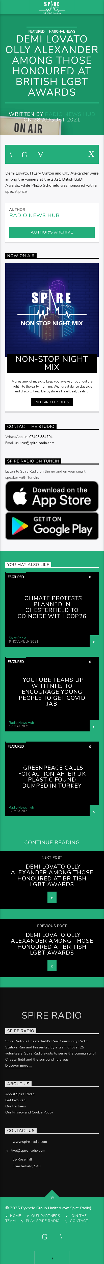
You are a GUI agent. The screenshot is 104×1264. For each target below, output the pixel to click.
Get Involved (15, 1100)
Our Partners (15, 1106)
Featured (37, 31)
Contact (79, 1220)
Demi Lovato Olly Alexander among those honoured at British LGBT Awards (52, 876)
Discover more (17, 1065)
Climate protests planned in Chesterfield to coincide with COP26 (52, 607)
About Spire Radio (20, 1094)
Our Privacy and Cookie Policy (29, 1112)
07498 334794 (41, 436)
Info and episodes (52, 402)
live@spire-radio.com (37, 442)
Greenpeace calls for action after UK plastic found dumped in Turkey (52, 777)
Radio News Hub (70, 114)
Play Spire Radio (43, 1220)
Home (15, 1215)
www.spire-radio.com (30, 1141)
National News (62, 31)
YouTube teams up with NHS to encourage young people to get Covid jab (52, 692)
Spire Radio (17, 638)
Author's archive (52, 232)
